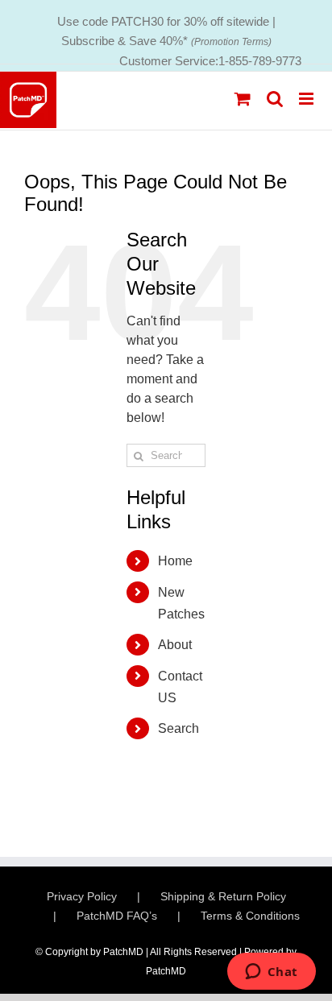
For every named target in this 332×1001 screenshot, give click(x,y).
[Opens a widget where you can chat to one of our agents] (271, 973)
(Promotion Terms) (231, 42)
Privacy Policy (82, 896)
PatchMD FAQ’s (117, 915)
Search (178, 728)
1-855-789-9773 (259, 61)
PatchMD (166, 971)
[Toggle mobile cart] (242, 98)
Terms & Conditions (250, 915)
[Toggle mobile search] (275, 98)
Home (175, 561)
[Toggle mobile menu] (307, 98)
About (175, 644)
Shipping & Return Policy (223, 896)
